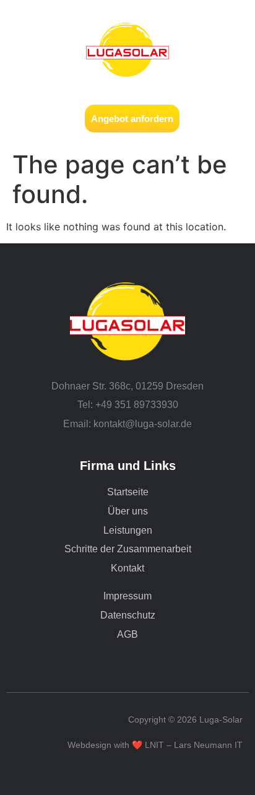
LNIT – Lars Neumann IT (194, 745)
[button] (22, 118)
